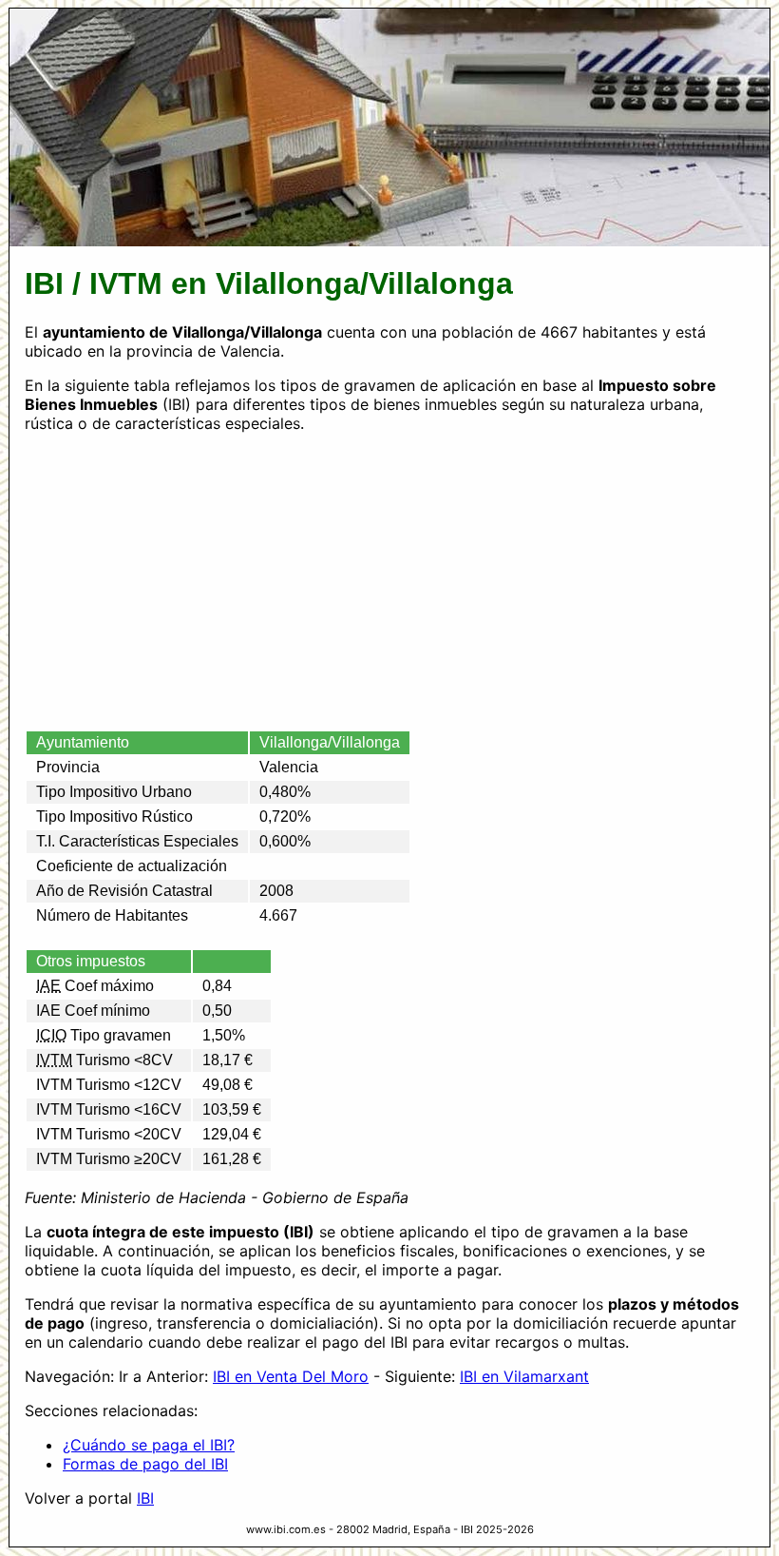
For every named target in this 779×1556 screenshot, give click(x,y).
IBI (145, 1497)
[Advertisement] (389, 581)
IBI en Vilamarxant (524, 1376)
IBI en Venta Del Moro (291, 1376)
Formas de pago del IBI (145, 1463)
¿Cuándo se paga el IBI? (149, 1444)
